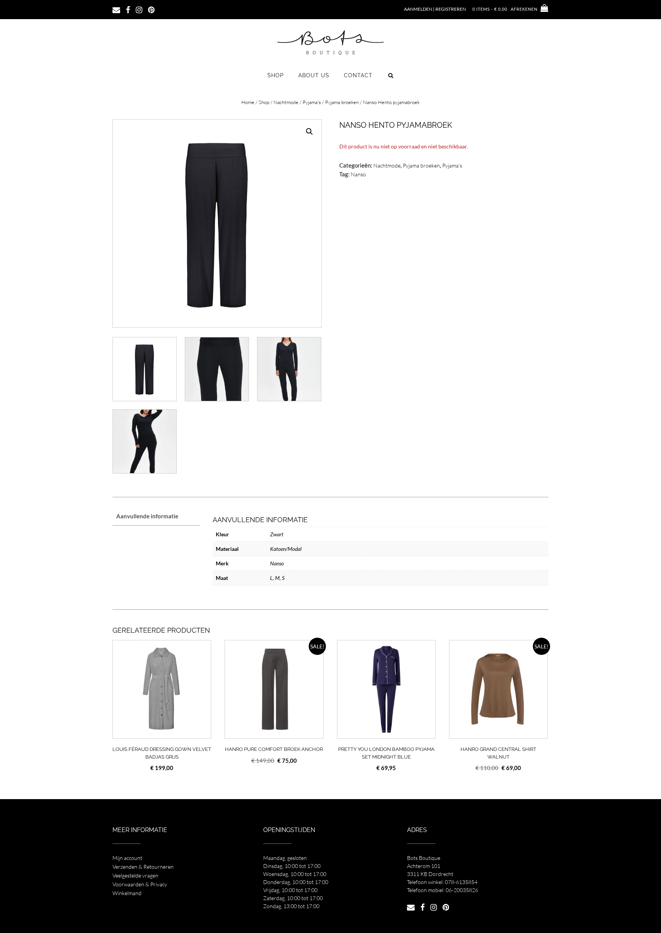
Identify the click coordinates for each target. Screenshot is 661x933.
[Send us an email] (116, 9)
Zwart (276, 534)
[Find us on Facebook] (128, 9)
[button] (309, 131)
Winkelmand (127, 893)
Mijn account (127, 858)
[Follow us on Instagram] (139, 9)
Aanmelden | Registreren (435, 9)
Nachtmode (286, 102)
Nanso (358, 174)
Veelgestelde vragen (135, 875)
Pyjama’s (312, 102)
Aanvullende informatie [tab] (147, 516)
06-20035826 (462, 890)
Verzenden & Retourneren (143, 866)
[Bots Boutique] (330, 42)
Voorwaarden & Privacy (139, 884)
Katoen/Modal (285, 548)
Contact (358, 75)
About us (313, 75)
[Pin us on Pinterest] (151, 9)
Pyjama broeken (342, 102)
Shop (275, 75)
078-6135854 (461, 882)
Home (247, 102)
